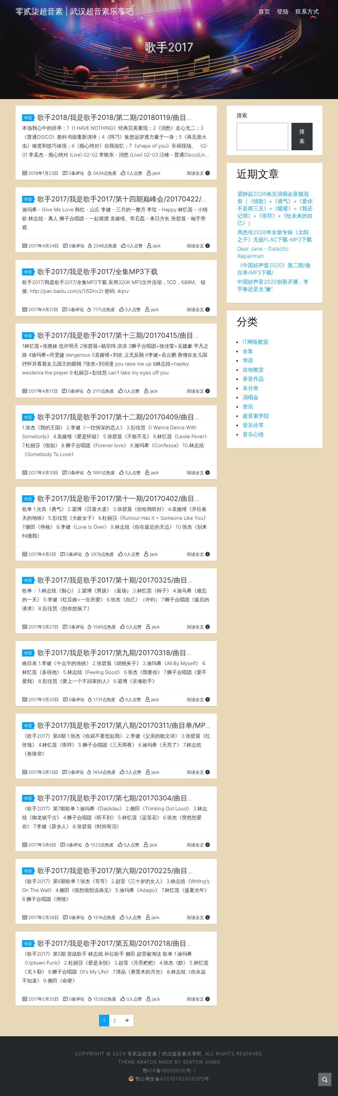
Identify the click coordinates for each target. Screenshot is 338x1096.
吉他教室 (253, 369)
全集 (248, 351)
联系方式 (307, 11)
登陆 (283, 11)
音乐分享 (253, 425)
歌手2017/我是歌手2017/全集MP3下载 (97, 271)
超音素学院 (256, 415)
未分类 (250, 388)
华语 (28, 117)
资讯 (248, 406)
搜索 (242, 115)
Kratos (147, 1062)
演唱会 (250, 397)
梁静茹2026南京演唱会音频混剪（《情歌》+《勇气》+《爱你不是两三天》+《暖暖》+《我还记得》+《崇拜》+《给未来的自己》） (275, 208)
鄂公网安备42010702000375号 (172, 1078)
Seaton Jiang (201, 1062)
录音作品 (253, 378)
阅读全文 (195, 173)
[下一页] (126, 1020)
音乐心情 (253, 434)
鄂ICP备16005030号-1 (169, 1070)
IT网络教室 (255, 341)
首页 (264, 11)
